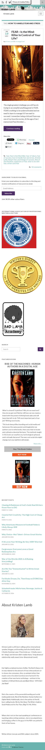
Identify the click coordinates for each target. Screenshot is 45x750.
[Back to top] (40, 745)
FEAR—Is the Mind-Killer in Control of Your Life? (25, 35)
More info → (38, 444)
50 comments (36, 167)
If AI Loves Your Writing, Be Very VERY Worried (22, 542)
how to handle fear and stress (23, 158)
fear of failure (31, 156)
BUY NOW (22, 455)
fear (7, 156)
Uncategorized (19, 41)
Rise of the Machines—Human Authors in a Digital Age (22, 365)
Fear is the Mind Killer (18, 156)
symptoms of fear (20, 162)
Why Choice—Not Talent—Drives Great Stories (22, 534)
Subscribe (8, 193)
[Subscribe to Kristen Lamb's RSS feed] (3, 2)
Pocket (31, 140)
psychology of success (25, 160)
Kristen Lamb (8, 13)
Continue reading (13, 128)
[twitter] (10, 2)
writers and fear (13, 163)
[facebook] (6, 2)
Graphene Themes (18, 747)
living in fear (12, 160)
